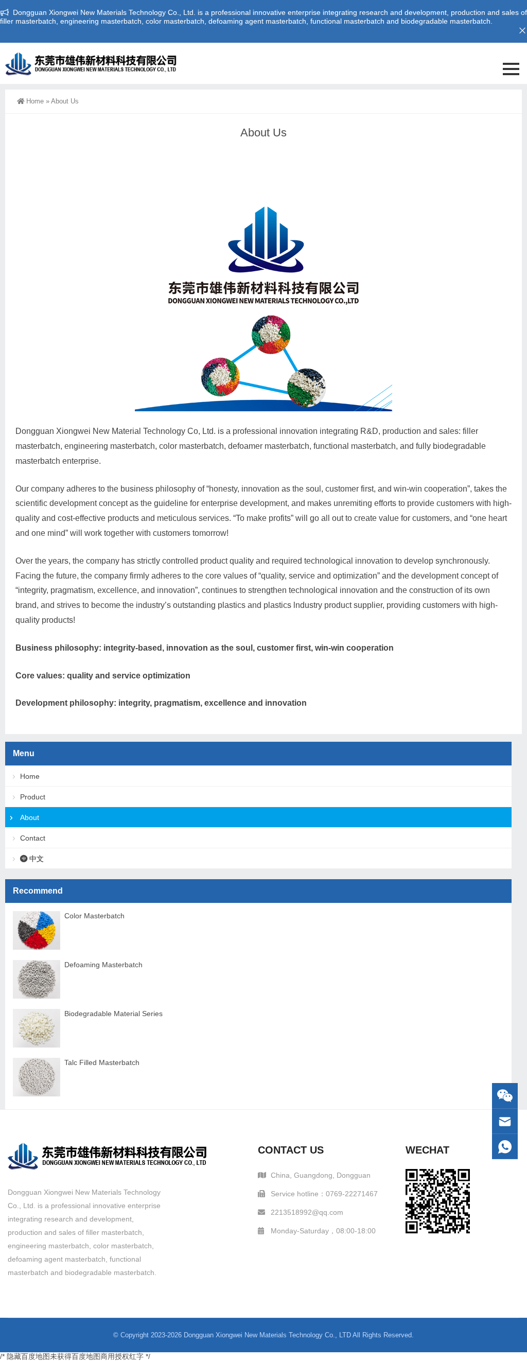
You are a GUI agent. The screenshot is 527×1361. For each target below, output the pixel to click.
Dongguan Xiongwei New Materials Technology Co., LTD (267, 1335)
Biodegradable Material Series (113, 1013)
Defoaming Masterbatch (103, 965)
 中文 (32, 858)
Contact (32, 838)
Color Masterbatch (94, 916)
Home (35, 101)
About (29, 817)
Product (32, 797)
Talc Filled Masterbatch (101, 1062)
